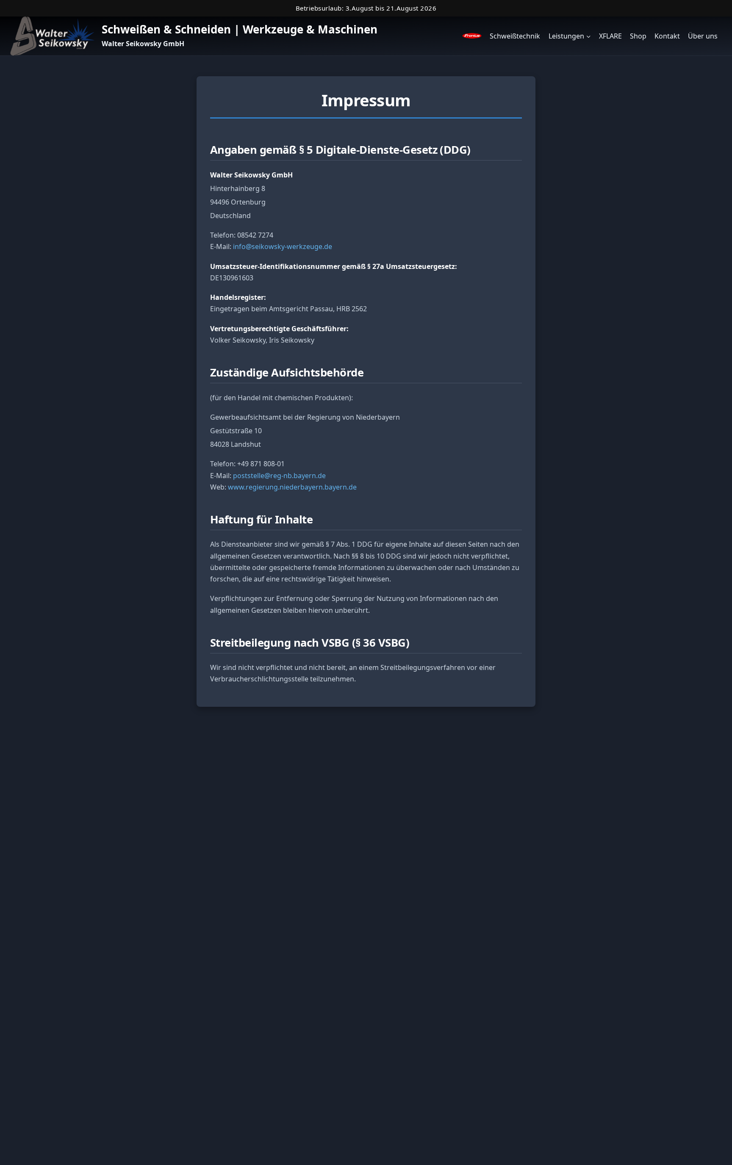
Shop (638, 36)
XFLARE (610, 36)
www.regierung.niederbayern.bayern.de (292, 487)
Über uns (703, 36)
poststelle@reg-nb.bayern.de (279, 475)
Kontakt (667, 36)
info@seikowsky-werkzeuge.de (282, 246)
